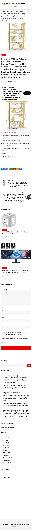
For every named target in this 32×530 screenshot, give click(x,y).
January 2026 (7, 455)
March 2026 (6, 450)
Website (3, 325)
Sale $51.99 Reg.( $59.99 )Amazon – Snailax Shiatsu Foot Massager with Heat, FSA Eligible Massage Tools (15, 405)
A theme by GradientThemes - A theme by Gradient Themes (16, 525)
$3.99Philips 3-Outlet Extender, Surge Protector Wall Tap (15, 233)
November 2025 (7, 460)
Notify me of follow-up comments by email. (15, 339)
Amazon (4, 54)
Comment (4, 289)
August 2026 (6, 438)
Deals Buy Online (18, 3)
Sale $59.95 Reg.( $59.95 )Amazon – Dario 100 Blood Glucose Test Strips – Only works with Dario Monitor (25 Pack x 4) (15, 387)
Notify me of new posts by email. (11, 343)
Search (4, 361)
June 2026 (6, 443)
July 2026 (5, 440)
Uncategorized (7, 477)
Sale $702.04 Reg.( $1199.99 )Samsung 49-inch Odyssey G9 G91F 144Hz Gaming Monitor (15, 272)
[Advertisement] (16, 499)
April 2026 (6, 448)
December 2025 (7, 458)
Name (3, 310)
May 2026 (6, 445)
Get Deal (27, 93)
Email (3, 317)
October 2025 (7, 463)
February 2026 (7, 453)
